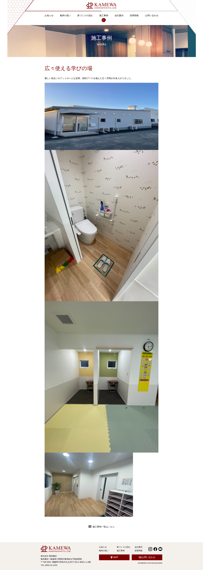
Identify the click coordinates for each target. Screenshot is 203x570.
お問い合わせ (151, 15)
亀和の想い (65, 15)
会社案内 (119, 15)
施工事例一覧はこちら (104, 527)
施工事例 (103, 15)
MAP (115, 557)
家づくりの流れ (85, 15)
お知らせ (49, 15)
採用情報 (134, 15)
